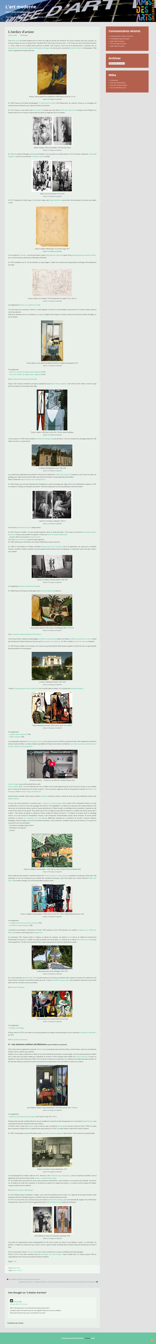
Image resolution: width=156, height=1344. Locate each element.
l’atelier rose (39, 1178)
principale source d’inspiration (34, 479)
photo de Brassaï (20, 540)
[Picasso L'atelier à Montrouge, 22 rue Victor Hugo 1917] (52, 246)
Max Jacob (16, 41)
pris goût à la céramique (51, 641)
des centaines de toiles (33, 818)
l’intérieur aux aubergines (60, 1176)
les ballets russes (37, 156)
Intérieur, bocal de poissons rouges (22, 1117)
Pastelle (16, 1302)
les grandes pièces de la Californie (25, 688)
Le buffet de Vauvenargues (19, 925)
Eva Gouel (37, 110)
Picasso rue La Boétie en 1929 (29, 305)
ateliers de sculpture (62, 475)
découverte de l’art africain (18, 48)
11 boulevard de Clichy (47, 103)
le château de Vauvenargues (51, 803)
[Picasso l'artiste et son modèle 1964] (52, 1017)
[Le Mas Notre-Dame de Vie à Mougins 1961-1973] (52, 969)
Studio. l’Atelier (15, 737)
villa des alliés (32, 1252)
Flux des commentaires (118, 85)
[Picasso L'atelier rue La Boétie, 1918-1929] (52, 296)
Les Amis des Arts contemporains (46, 17)
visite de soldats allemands (57, 535)
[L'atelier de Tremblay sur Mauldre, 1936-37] (52, 519)
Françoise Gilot (35, 537)
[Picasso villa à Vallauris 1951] (52, 625)
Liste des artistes (20, 17)
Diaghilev (11, 156)
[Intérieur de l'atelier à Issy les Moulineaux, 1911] (52, 1167)
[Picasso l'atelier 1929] (52, 430)
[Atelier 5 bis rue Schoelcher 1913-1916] (52, 191)
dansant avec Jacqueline (23, 746)
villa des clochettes (68, 110)
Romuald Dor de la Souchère (51, 547)
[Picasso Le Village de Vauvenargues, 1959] (52, 867)
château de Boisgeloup (45, 439)
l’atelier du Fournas (80, 641)
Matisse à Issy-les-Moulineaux (22, 1190)
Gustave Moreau (81, 1057)
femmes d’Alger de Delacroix (30, 792)
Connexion (114, 80)
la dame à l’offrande (88, 1033)
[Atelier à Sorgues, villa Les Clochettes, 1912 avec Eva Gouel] (52, 145)
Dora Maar (86, 532)
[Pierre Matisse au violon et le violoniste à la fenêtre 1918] (52, 1233)
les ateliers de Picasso (19, 1040)
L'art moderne (20, 7)
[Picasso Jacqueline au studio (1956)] (52, 723)
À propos (9, 17)
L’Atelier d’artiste (126, 36)
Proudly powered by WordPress (72, 1338)
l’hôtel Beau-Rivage (56, 1200)
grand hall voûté (31, 978)
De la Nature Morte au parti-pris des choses (24, 1279)
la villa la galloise (47, 591)
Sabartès (44, 796)
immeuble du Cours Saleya (51, 1254)
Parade (22, 255)
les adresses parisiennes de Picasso (24, 379)
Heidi (93, 1338)
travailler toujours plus (60, 980)
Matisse (40, 1049)
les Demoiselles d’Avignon (40, 48)
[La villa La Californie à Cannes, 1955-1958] (52, 680)
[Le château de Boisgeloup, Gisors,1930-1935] (52, 466)
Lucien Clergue (13, 784)
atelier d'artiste (17, 1270)
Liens (31, 17)
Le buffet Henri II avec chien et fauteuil (23, 923)
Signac (31, 1126)
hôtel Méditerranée (54, 1202)
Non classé (17, 1268)
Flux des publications (117, 83)
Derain (60, 1126)
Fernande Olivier (76, 48)
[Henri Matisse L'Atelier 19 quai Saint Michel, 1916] (52, 1105)
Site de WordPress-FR (118, 88)
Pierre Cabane (13, 787)
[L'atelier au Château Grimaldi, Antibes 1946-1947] (52, 577)
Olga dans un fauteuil (54, 255)
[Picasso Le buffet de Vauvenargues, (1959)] (52, 912)
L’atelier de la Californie (18, 734)
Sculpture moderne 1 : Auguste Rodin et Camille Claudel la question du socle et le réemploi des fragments (57, 1282)
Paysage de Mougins (16, 1028)
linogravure (38, 933)
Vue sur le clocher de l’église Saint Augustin (25, 372)
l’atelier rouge (51, 1178)
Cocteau (91, 154)
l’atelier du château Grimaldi (29, 586)
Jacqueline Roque (77, 688)
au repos (81, 744)
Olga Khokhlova (55, 200)
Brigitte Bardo (13, 799)
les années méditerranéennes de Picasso (26, 634)
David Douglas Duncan (35, 741)
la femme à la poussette (48, 639)
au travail (73, 744)
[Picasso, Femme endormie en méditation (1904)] (52, 94)
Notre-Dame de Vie (83, 940)
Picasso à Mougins (18, 987)
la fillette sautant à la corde (80, 639)
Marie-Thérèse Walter (58, 384)
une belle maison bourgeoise (52, 1133)
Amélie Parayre (87, 1121)
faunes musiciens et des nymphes (56, 876)
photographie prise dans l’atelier (84, 255)
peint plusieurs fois (25, 527)
